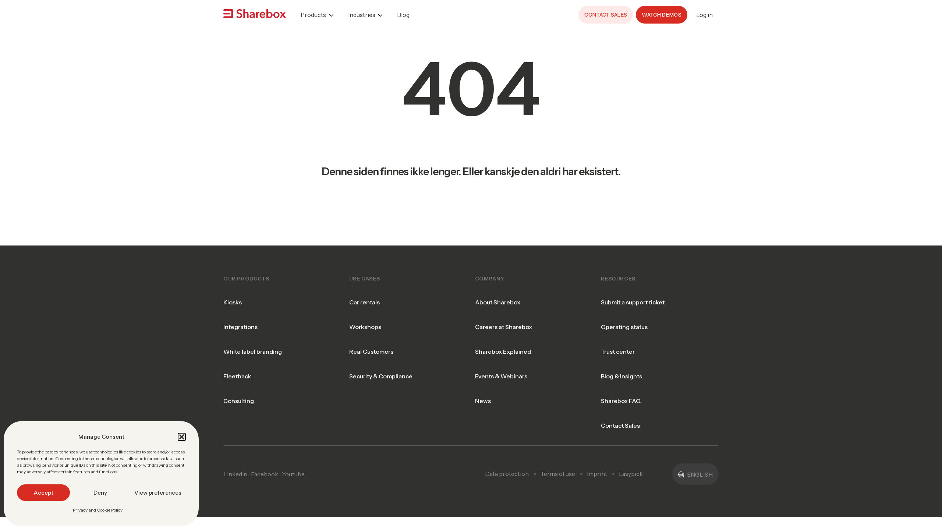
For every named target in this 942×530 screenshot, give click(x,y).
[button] (181, 437)
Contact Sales (620, 425)
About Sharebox (497, 302)
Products (313, 14)
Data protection (507, 473)
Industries (361, 14)
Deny (100, 492)
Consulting (238, 400)
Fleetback (237, 376)
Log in (704, 14)
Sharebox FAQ (621, 400)
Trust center (618, 351)
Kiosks (232, 302)
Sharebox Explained (503, 351)
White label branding (252, 351)
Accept (43, 492)
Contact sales (605, 15)
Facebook (264, 474)
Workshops (365, 327)
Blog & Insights (621, 376)
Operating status (624, 327)
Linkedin (235, 474)
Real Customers (371, 351)
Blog (403, 14)
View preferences (157, 492)
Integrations (240, 327)
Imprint (597, 473)
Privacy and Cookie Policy (98, 510)
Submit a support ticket (633, 302)
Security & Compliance (380, 376)
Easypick (631, 473)
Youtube (293, 474)
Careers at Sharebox (503, 327)
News (483, 400)
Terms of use (558, 473)
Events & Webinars (501, 376)
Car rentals (364, 302)
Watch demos (661, 15)
